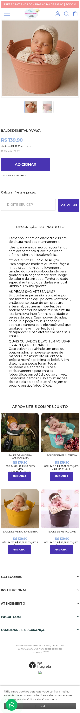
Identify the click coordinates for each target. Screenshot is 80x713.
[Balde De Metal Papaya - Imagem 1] (30, 107)
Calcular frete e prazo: (18, 192)
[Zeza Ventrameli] (32, 13)
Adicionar (25, 164)
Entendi (40, 706)
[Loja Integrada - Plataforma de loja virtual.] (40, 664)
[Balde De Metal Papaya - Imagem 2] (47, 107)
